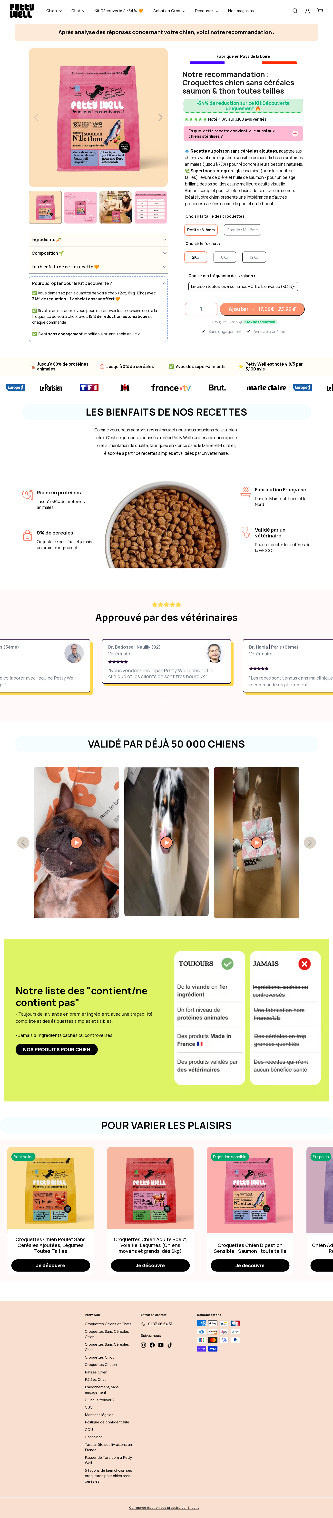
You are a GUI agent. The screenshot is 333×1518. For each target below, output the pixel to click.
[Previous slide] (36, 117)
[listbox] (243, 286)
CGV (89, 1407)
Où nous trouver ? (99, 1400)
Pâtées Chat (95, 1379)
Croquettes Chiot (99, 1357)
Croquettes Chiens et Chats (108, 1324)
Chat (76, 10)
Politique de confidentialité (107, 1422)
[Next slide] (160, 117)
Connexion (94, 1437)
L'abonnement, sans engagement (102, 1390)
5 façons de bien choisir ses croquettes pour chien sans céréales (108, 1476)
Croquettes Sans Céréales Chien (107, 1334)
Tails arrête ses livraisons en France (108, 1447)
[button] (98, 239)
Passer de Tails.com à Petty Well (108, 1460)
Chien (52, 10)
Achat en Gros (167, 10)
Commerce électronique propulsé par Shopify (164, 1507)
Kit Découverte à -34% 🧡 (119, 10)
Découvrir (205, 10)
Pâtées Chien (96, 1372)
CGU (89, 1429)
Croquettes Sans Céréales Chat (107, 1347)
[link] (57, 1049)
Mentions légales (99, 1414)
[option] (201, 230)
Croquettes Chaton (101, 1364)
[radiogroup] (243, 283)
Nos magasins (241, 10)
